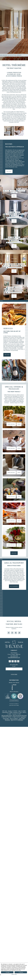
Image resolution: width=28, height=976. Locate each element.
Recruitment (7, 719)
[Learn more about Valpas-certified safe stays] (20, 696)
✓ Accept (7, 972)
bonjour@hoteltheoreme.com (14, 657)
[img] (14, 417)
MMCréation (20, 719)
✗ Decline (20, 972)
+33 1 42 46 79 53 (14, 655)
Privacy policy (6, 718)
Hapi (12, 719)
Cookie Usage (22, 718)
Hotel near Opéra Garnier (7, 715)
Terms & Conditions (14, 718)
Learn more (14, 974)
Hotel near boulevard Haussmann (20, 715)
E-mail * (14, 666)
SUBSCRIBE (14, 674)
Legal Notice (23, 717)
